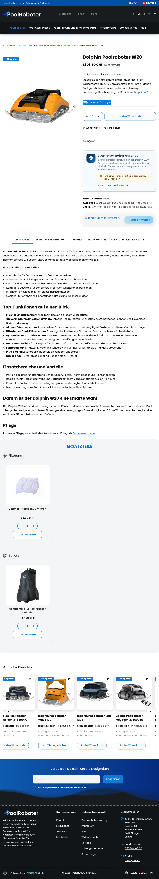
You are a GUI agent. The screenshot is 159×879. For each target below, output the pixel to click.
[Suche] (134, 14)
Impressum (88, 825)
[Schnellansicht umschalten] (5, 693)
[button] (149, 3)
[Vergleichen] (144, 14)
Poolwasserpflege (39, 28)
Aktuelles (61, 831)
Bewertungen (89, 854)
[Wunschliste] (149, 14)
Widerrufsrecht (90, 837)
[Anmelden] (139, 14)
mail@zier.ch (132, 860)
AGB (84, 831)
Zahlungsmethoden (93, 848)
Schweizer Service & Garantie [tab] (127, 239)
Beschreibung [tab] (22, 239)
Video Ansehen (140, 219)
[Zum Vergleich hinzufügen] (5, 686)
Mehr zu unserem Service (113, 185)
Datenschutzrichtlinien (73, 787)
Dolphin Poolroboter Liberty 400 (144, 718)
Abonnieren (113, 779)
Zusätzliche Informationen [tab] (51, 239)
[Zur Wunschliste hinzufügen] (5, 679)
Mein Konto (62, 825)
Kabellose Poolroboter (66, 731)
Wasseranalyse (128, 28)
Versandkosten (113, 74)
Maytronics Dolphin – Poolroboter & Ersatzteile (122, 206)
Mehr (94, 14)
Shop (81, 14)
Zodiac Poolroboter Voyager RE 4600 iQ (104, 718)
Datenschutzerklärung (94, 820)
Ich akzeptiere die (62, 787)
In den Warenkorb (130, 116)
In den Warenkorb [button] (66, 745)
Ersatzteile (62, 837)
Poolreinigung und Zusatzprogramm (75, 28)
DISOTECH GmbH (36, 873)
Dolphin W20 (141, 92)
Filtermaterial (108, 28)
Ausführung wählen (29, 745)
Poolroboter (17, 28)
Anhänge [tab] (77, 239)
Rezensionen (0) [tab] (97, 239)
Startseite (65, 14)
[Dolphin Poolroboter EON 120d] (70, 692)
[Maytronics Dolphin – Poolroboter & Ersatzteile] (89, 141)
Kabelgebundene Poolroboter (116, 202)
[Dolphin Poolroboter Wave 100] (31, 692)
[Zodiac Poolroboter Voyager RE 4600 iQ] (109, 692)
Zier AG (133, 3)
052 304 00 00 (133, 848)
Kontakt (61, 820)
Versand (86, 842)
